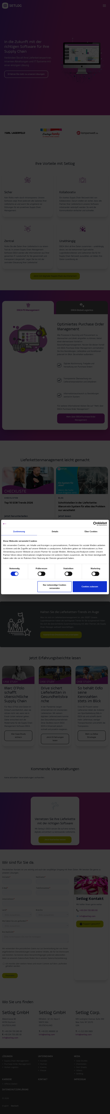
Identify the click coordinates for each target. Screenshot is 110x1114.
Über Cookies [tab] (91, 531)
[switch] (41, 574)
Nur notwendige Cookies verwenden (54, 586)
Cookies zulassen (90, 586)
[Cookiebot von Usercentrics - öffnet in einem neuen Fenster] (95, 524)
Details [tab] (55, 531)
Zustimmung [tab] (19, 531)
